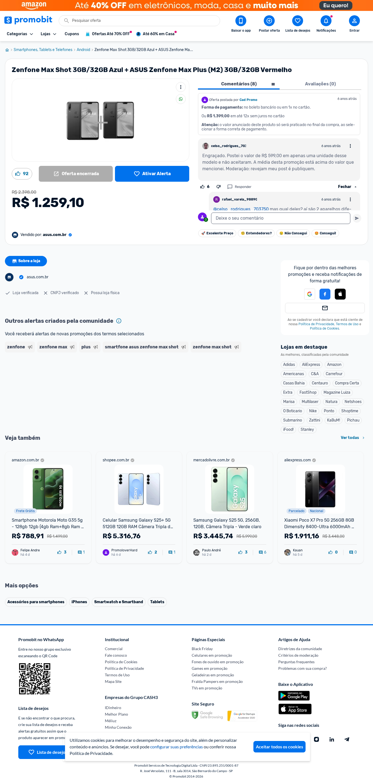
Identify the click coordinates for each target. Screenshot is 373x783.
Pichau (353, 420)
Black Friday (202, 648)
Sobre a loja (29, 261)
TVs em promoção (207, 688)
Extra (287, 392)
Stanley (307, 429)
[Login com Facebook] (324, 294)
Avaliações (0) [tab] (320, 83)
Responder (243, 187)
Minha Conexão (118, 727)
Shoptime (349, 411)
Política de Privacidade (316, 324)
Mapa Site (113, 681)
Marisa (289, 401)
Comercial (114, 648)
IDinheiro (113, 707)
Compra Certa (347, 383)
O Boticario (292, 411)
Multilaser (310, 401)
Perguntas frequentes (296, 661)
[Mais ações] (181, 87)
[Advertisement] (110, 375)
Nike (313, 411)
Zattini (314, 420)
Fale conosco (116, 655)
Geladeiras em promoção (213, 675)
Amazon (334, 364)
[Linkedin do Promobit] (331, 739)
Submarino (292, 420)
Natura (331, 401)
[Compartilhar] (181, 99)
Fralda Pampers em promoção (217, 681)
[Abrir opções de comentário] (350, 146)
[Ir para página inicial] (9, 50)
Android (83, 50)
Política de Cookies (324, 328)
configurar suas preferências (176, 746)
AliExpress (311, 364)
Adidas (289, 364)
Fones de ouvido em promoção (218, 661)
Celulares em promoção (212, 655)
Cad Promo (248, 100)
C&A (315, 374)
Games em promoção (209, 668)
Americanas (293, 374)
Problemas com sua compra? (302, 668)
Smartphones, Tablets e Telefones (43, 50)
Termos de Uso (347, 324)
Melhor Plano (116, 714)
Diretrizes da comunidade (300, 648)
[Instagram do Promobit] (316, 739)
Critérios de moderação (298, 655)
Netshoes (353, 401)
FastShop (308, 392)
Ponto (329, 411)
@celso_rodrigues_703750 (241, 209)
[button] (306, 294)
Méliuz (110, 720)
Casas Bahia (294, 383)
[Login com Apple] (340, 294)
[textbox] (281, 218)
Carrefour (334, 374)
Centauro (320, 383)
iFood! (288, 429)
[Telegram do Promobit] (347, 739)
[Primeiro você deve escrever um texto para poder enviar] (357, 218)
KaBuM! (333, 420)
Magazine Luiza (337, 392)
